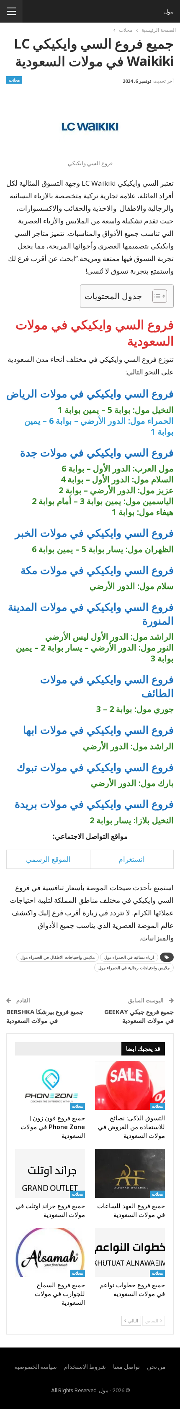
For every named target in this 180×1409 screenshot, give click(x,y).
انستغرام (131, 859)
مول (169, 11)
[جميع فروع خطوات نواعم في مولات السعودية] (130, 1252)
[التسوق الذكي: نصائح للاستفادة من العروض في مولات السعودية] (130, 1085)
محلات (14, 80)
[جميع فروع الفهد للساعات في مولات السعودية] (130, 1173)
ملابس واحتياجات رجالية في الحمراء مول (134, 968)
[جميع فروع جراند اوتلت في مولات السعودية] (50, 1173)
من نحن (156, 1366)
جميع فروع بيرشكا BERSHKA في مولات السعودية (44, 1016)
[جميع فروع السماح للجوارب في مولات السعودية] (50, 1252)
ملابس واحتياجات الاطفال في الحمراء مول (58, 957)
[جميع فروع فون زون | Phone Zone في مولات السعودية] (50, 1085)
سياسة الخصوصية (35, 1366)
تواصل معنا (126, 1366)
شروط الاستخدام (85, 1366)
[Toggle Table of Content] (155, 296)
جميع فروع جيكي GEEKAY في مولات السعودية (139, 1016)
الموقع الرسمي (48, 859)
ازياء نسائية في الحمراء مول (129, 957)
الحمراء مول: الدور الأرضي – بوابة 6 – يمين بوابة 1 (99, 426)
